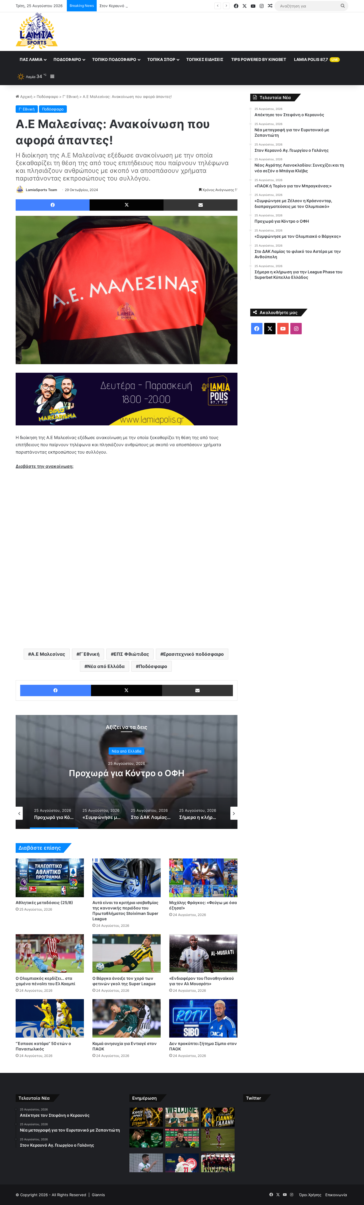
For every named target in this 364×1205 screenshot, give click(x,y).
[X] (127, 205)
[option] (32, 813)
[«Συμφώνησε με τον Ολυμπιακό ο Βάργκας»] (182, 1163)
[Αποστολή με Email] (200, 205)
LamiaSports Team (41, 190)
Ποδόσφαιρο (67, 59)
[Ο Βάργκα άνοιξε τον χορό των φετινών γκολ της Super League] (126, 953)
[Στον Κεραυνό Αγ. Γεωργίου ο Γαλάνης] (218, 1117)
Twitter (253, 1098)
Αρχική (25, 96)
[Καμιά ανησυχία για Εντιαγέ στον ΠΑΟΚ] (126, 1018)
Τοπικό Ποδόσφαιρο (114, 59)
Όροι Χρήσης (310, 1194)
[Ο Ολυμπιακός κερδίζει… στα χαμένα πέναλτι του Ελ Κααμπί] (50, 953)
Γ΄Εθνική (89, 654)
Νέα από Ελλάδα (106, 666)
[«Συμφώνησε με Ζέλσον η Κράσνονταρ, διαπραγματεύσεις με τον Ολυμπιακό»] (218, 1140)
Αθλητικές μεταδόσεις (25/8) (44, 902)
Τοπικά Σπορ (161, 59)
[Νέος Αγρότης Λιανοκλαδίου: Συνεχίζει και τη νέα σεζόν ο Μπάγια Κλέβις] (146, 1138)
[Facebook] (53, 205)
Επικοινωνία (336, 1194)
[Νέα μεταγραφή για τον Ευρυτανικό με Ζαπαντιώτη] (182, 1117)
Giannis (98, 1194)
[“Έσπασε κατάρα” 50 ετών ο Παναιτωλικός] (50, 1018)
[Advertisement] (238, 31)
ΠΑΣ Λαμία (31, 59)
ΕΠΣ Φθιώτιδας (131, 654)
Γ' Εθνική (70, 96)
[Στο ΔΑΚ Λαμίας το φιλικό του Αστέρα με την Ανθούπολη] (218, 1163)
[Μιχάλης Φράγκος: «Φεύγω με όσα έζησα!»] (203, 877)
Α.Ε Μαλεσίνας (48, 654)
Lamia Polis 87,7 (316, 59)
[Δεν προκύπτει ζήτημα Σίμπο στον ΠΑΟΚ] (203, 1018)
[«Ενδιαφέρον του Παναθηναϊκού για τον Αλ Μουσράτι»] (203, 953)
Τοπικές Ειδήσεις (204, 59)
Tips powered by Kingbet (258, 59)
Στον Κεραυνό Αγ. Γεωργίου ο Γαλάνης (133, 5)
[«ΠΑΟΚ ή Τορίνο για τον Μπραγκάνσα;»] (182, 1138)
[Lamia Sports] (37, 31)
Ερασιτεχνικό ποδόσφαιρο (193, 654)
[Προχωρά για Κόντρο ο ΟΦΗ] (146, 1163)
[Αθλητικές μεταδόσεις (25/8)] (50, 877)
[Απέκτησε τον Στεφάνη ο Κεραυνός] (146, 1117)
